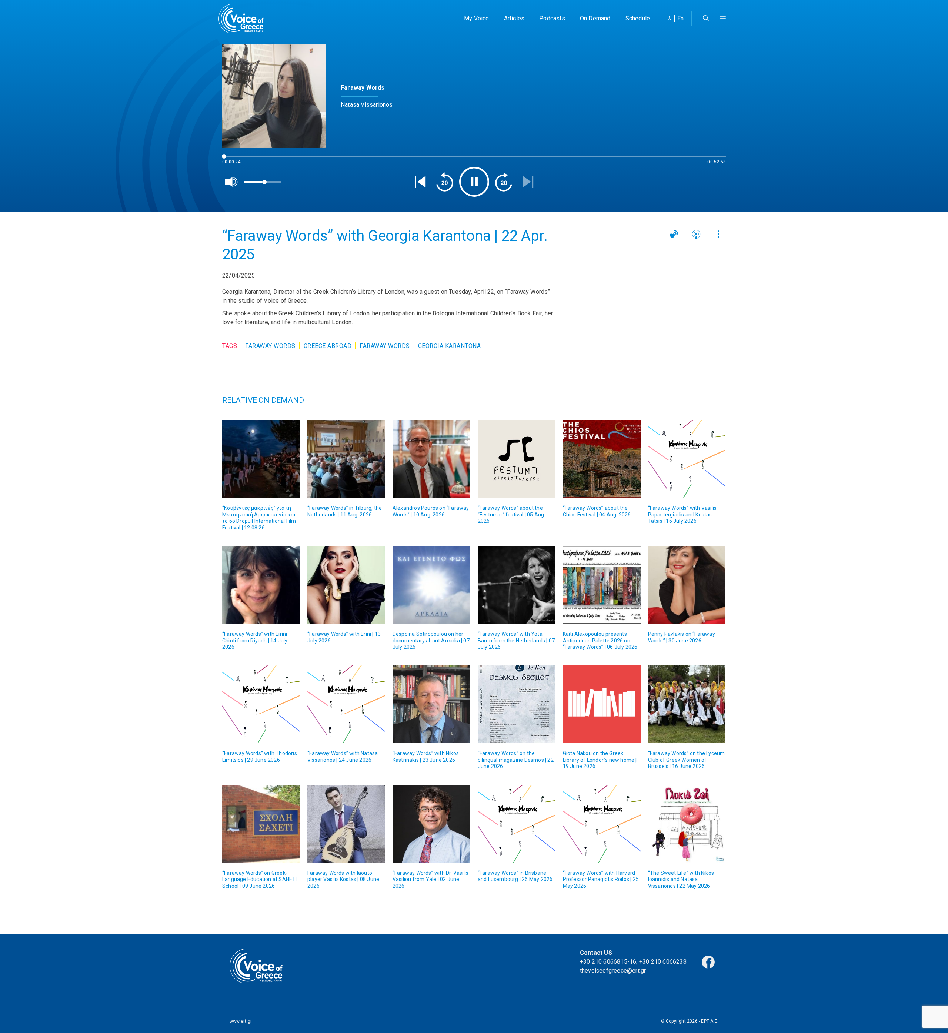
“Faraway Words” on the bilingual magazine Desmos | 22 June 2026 (516, 759)
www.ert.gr (241, 1021)
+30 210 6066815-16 (608, 961)
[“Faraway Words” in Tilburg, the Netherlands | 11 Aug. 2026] (346, 459)
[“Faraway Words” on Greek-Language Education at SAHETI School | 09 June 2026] (261, 824)
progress (234, 159)
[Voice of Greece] (243, 18)
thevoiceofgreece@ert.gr (613, 970)
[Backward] (444, 182)
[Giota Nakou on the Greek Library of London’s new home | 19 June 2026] (602, 704)
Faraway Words (270, 345)
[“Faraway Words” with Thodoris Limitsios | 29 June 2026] (261, 704)
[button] (722, 18)
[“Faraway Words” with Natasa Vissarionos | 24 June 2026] (346, 704)
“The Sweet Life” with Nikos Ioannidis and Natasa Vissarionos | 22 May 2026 (681, 879)
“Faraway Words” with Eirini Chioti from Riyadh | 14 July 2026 (255, 640)
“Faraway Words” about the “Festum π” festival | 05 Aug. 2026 (511, 514)
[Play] (474, 181)
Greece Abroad (328, 345)
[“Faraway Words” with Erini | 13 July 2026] (346, 585)
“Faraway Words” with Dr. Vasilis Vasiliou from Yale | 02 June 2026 (430, 879)
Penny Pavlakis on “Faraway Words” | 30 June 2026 (681, 637)
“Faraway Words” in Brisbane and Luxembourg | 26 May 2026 (515, 876)
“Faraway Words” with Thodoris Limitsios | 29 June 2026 (259, 756)
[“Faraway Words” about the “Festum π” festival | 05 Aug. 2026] (516, 459)
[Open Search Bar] (705, 18)
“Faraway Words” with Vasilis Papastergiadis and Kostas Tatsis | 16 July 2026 (682, 514)
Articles (514, 18)
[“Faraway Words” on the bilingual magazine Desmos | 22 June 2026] (516, 704)
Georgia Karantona (449, 345)
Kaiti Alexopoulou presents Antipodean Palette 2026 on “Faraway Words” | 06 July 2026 (600, 640)
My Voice (476, 18)
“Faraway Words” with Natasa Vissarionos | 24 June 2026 (342, 756)
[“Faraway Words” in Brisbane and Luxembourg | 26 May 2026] (516, 824)
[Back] (420, 182)
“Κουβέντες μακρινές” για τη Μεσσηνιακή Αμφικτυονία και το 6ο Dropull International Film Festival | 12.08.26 (259, 518)
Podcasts (552, 18)
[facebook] (708, 961)
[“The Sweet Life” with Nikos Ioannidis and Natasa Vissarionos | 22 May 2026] (687, 824)
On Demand (595, 18)
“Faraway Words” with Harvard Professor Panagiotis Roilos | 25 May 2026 (601, 879)
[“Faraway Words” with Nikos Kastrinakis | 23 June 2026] (431, 704)
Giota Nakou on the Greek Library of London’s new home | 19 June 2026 (600, 759)
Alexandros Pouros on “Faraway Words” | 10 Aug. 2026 (431, 511)
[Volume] (231, 182)
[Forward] (503, 182)
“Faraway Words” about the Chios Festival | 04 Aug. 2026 (597, 511)
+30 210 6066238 (663, 961)
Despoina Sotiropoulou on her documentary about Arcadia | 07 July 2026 (431, 640)
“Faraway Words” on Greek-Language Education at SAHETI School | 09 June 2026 (259, 879)
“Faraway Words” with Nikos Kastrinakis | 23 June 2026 (426, 756)
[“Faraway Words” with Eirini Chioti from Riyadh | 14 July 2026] (261, 585)
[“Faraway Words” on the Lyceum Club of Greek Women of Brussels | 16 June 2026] (687, 704)
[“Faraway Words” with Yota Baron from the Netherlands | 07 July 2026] (516, 585)
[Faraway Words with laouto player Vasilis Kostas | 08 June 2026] (346, 824)
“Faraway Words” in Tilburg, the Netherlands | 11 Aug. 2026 (344, 511)
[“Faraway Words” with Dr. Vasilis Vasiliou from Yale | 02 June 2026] (431, 824)
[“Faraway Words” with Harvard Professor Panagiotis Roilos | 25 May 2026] (602, 824)
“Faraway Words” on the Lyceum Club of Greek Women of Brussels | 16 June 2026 (686, 759)
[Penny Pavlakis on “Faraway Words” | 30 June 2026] (687, 585)
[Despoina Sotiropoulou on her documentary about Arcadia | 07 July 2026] (431, 585)
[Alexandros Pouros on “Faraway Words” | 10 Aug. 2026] (431, 459)
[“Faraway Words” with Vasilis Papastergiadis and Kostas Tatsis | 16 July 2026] (687, 459)
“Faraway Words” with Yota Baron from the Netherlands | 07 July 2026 (516, 640)
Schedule (637, 18)
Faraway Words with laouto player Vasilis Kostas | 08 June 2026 (343, 879)
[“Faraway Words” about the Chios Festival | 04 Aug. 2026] (602, 459)
